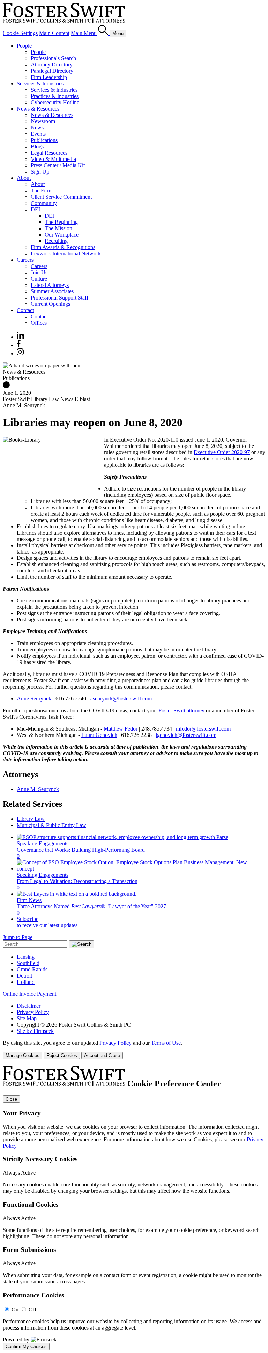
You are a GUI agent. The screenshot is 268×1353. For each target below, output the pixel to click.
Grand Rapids (32, 969)
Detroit (24, 976)
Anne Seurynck (34, 699)
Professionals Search (53, 58)
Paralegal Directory (52, 71)
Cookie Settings (20, 33)
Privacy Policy (33, 1012)
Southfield (28, 963)
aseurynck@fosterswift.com (121, 699)
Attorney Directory (52, 65)
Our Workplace (62, 235)
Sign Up (40, 172)
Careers (25, 260)
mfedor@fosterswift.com (203, 729)
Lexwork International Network (66, 253)
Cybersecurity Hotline (55, 102)
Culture (39, 279)
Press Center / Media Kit (58, 165)
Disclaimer (28, 1006)
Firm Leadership (49, 77)
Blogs (37, 146)
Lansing (26, 957)
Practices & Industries (55, 96)
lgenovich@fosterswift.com (186, 735)
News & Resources (38, 109)
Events (38, 134)
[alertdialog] (134, 1208)
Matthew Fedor (120, 729)
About (24, 178)
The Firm (41, 190)
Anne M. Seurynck (38, 789)
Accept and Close (102, 1055)
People (24, 46)
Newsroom (43, 121)
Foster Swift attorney (181, 710)
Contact (25, 310)
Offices (39, 323)
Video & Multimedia (53, 159)
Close (11, 1099)
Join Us (39, 272)
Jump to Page (17, 937)
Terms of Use (166, 1043)
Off (32, 1309)
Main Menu (84, 33)
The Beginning (61, 222)
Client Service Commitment (61, 197)
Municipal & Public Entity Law (51, 825)
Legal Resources (49, 153)
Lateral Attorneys (50, 285)
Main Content (54, 33)
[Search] (104, 33)
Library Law (31, 819)
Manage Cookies (22, 1055)
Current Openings (50, 304)
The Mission (58, 228)
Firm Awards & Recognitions (63, 247)
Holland (26, 982)
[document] (134, 1208)
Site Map (27, 1018)
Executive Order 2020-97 (222, 452)
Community (44, 203)
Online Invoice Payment (29, 994)
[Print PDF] (6, 386)
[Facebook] (19, 345)
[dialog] (134, 1049)
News (37, 128)
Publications (44, 140)
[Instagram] (20, 354)
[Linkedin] (20, 337)
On (15, 1309)
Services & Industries (40, 83)
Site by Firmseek (35, 1031)
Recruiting (56, 241)
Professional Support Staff (59, 298)
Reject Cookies (61, 1055)
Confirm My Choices (26, 1346)
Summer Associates (52, 291)
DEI (35, 209)
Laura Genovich (99, 735)
